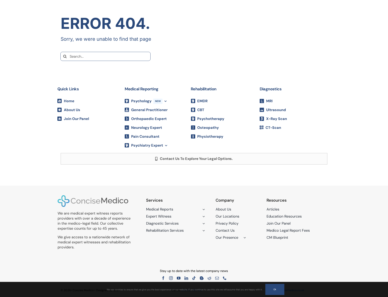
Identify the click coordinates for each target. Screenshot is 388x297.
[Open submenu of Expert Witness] (203, 216)
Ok (274, 289)
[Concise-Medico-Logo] (93, 197)
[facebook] (163, 278)
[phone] (225, 278)
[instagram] (171, 278)
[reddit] (209, 278)
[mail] (217, 278)
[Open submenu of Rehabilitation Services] (203, 230)
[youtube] (178, 278)
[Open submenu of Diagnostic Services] (203, 223)
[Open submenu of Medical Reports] (203, 209)
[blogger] (201, 278)
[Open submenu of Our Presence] (244, 237)
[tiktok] (194, 278)
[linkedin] (186, 278)
